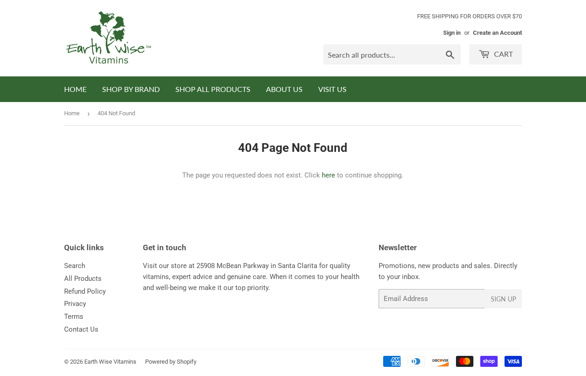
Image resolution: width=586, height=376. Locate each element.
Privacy (75, 304)
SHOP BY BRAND (131, 89)
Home (72, 113)
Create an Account (497, 32)
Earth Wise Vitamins (110, 361)
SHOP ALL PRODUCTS (212, 89)
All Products (83, 278)
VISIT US (332, 89)
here (328, 175)
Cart (502, 53)
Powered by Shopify (170, 361)
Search (74, 266)
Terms (73, 316)
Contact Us (81, 329)
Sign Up (503, 299)
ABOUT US (284, 89)
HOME (75, 89)
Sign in (452, 32)
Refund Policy (85, 291)
